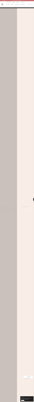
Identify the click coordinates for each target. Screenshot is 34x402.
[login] (30, 4)
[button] (23, 0)
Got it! (22, 400)
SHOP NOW (21, 0)
